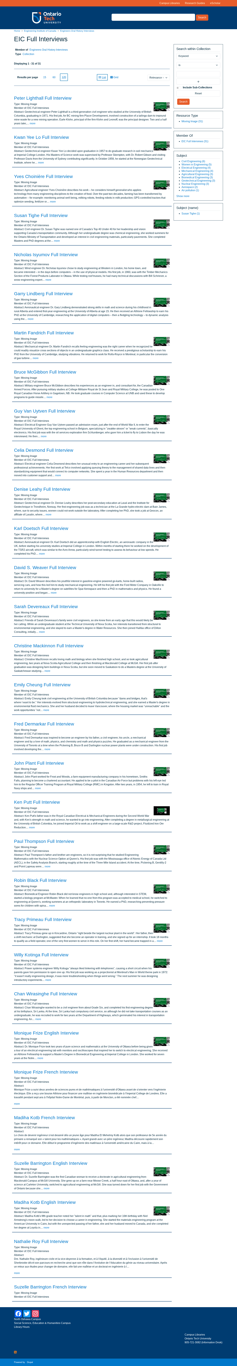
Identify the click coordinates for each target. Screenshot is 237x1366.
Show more (182, 196)
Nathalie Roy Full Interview (41, 1241)
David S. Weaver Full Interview (45, 567)
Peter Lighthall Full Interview (42, 98)
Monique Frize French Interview (46, 1072)
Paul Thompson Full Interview (44, 841)
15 (44, 77)
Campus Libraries (169, 3)
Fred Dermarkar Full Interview (44, 723)
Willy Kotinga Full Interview (41, 954)
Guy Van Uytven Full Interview (44, 411)
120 (64, 77)
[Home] (39, 18)
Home (17, 31)
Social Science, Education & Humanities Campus (42, 1323)
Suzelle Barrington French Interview (50, 1286)
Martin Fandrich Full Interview (44, 332)
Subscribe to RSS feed (15, 1352)
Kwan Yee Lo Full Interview (41, 137)
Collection (28, 54)
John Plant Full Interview (39, 763)
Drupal (30, 1362)
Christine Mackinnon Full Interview (48, 645)
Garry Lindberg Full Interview (43, 293)
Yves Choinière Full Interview (43, 176)
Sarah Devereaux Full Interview (46, 606)
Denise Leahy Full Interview (42, 489)
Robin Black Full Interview (40, 880)
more (32, 123)
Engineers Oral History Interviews (77, 31)
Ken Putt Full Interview (37, 802)
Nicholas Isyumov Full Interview (46, 254)
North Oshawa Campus (27, 1319)
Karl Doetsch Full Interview (41, 528)
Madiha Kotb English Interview (45, 1202)
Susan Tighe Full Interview (41, 215)
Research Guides (195, 3)
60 (54, 77)
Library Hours (22, 1327)
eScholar (215, 3)
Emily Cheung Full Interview (42, 684)
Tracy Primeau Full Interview (42, 919)
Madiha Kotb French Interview (44, 1117)
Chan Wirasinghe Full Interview (45, 993)
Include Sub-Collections (197, 87)
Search (202, 17)
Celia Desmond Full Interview (43, 450)
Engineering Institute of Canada (40, 31)
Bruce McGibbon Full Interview (45, 372)
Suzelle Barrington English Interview (50, 1163)
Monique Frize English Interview (46, 1033)
